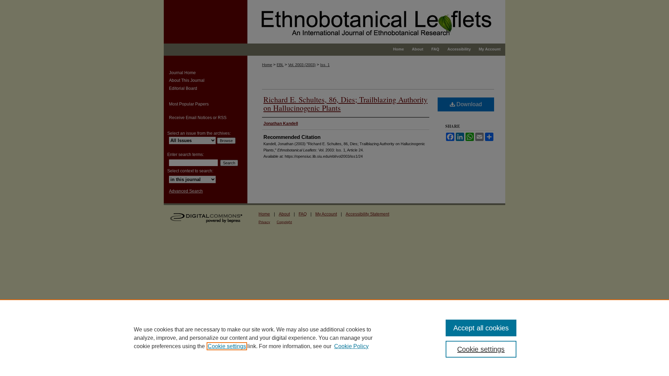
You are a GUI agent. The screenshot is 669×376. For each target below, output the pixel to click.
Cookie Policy (351, 346)
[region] (334, 337)
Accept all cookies (481, 328)
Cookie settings (227, 346)
